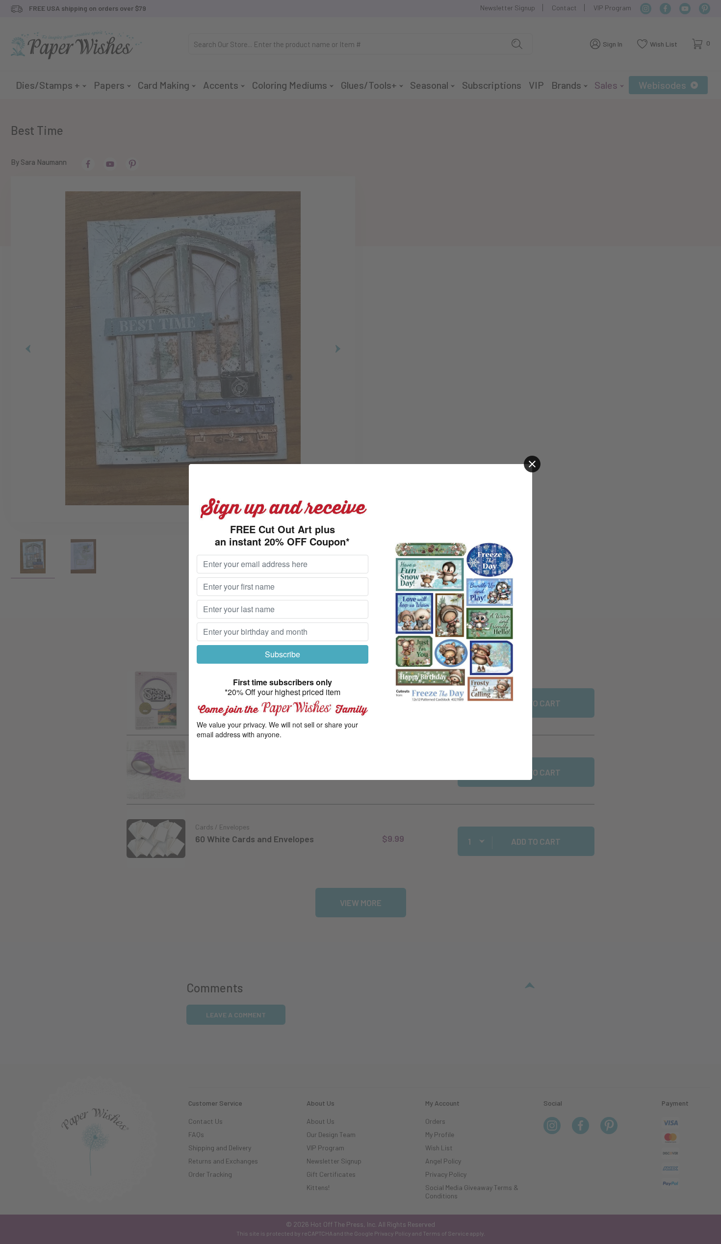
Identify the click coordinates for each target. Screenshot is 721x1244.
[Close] (532, 464)
